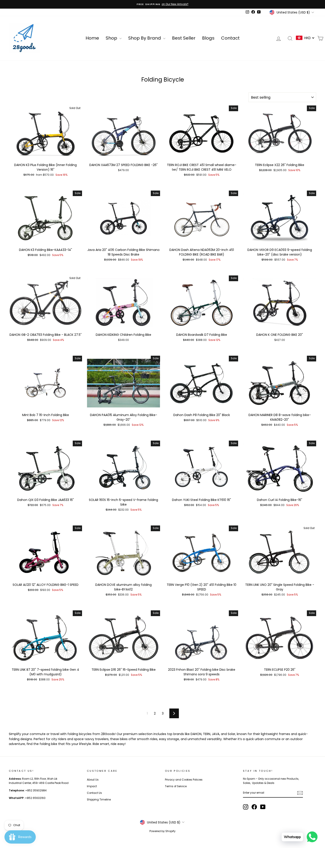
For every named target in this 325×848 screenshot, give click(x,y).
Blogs (208, 38)
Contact (230, 38)
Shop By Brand (145, 38)
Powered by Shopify (162, 831)
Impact (92, 786)
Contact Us (94, 793)
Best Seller (183, 38)
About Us (93, 779)
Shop (112, 38)
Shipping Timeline (99, 799)
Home (92, 38)
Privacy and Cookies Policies (184, 779)
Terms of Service (176, 786)
